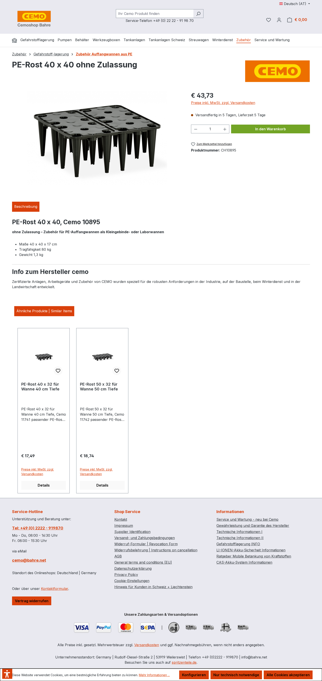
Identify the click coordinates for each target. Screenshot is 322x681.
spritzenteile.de (184, 662)
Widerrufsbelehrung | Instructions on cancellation (155, 550)
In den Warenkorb (270, 129)
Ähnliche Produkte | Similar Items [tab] (44, 311)
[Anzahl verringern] (195, 129)
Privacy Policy (126, 574)
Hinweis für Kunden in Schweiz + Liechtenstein (153, 587)
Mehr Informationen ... (154, 675)
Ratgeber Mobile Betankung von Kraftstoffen (253, 556)
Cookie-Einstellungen (131, 581)
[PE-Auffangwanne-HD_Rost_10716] (97, 138)
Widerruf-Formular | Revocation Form (146, 544)
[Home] (14, 40)
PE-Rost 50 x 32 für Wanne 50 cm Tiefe (99, 386)
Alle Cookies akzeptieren (288, 675)
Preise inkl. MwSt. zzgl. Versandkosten (223, 103)
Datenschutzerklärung (133, 568)
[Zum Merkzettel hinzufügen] (58, 370)
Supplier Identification (132, 531)
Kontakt (120, 519)
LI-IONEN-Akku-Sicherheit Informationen (250, 550)
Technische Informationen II (240, 538)
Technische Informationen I (239, 531)
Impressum (123, 525)
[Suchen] (198, 13)
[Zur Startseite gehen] (34, 19)
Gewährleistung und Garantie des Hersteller (252, 525)
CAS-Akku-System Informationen (244, 562)
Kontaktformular (54, 588)
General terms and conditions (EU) (143, 562)
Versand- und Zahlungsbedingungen (144, 538)
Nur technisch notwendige (236, 675)
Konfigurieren (194, 675)
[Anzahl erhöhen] (225, 129)
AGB (118, 556)
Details (44, 485)
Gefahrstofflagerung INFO (238, 544)
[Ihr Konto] (279, 19)
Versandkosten (146, 645)
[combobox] (154, 13)
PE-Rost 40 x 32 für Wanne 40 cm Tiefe (40, 386)
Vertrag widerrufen (31, 601)
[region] (97, 138)
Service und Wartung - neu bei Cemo (247, 519)
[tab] (25, 207)
